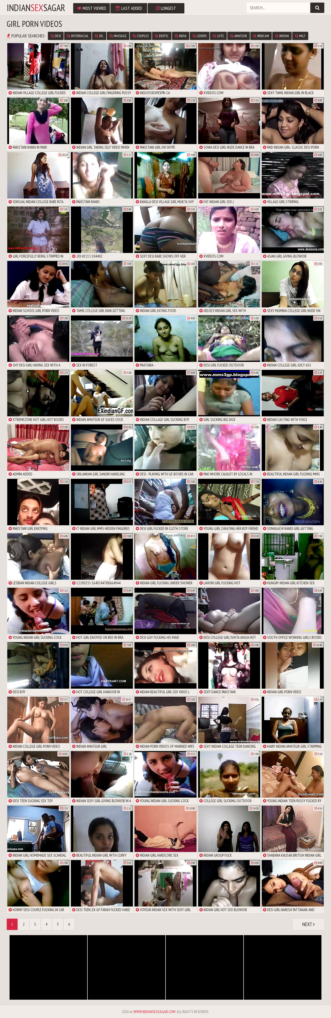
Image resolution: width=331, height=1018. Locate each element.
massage (119, 36)
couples (142, 36)
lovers (201, 36)
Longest (168, 8)
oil (100, 36)
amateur (240, 36)
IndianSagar (36, 8)
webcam (263, 36)
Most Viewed (94, 8)
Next (307, 924)
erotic (163, 36)
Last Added (131, 8)
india (182, 36)
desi (57, 36)
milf (301, 36)
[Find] (317, 8)
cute (220, 36)
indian (284, 36)
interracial (79, 36)
